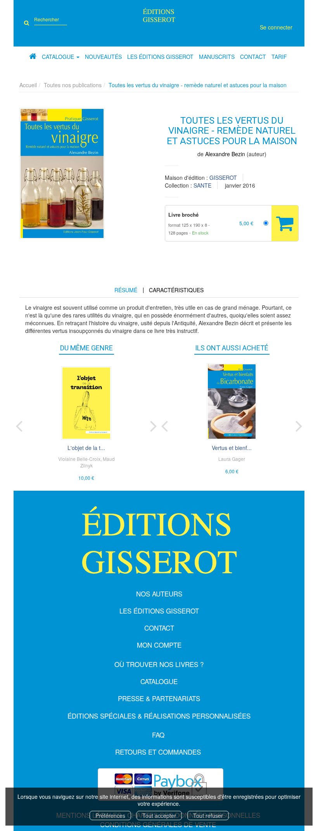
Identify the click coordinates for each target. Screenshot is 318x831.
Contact (253, 56)
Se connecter (276, 27)
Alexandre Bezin (225, 154)
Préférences (110, 815)
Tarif (279, 56)
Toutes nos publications (73, 85)
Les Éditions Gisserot (160, 56)
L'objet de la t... (86, 448)
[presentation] (19, 424)
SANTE (202, 185)
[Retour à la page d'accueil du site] (159, 15)
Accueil (28, 85)
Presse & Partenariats (159, 698)
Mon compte (159, 645)
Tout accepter (159, 815)
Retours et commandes (158, 752)
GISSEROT (223, 177)
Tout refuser (208, 815)
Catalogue (159, 681)
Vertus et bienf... (232, 448)
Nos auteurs (159, 593)
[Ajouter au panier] (284, 223)
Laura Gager (231, 458)
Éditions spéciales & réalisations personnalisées (159, 716)
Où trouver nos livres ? (159, 664)
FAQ (158, 735)
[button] (62, 173)
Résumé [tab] (125, 290)
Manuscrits (217, 56)
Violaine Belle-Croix (79, 458)
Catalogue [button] (59, 56)
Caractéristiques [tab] (176, 290)
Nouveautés (103, 56)
